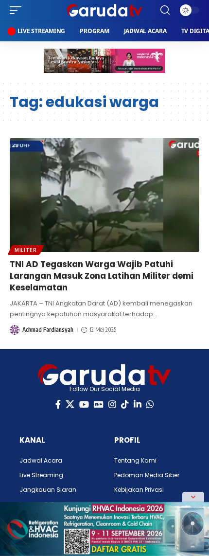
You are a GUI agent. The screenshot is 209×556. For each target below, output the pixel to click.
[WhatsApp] (150, 404)
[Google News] (98, 404)
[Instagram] (112, 404)
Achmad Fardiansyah (47, 329)
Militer (26, 250)
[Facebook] (58, 404)
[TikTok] (125, 404)
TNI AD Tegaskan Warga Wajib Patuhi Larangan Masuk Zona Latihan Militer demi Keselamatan (101, 275)
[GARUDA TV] (104, 10)
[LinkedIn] (137, 404)
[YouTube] (84, 404)
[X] (70, 404)
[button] (18, 10)
